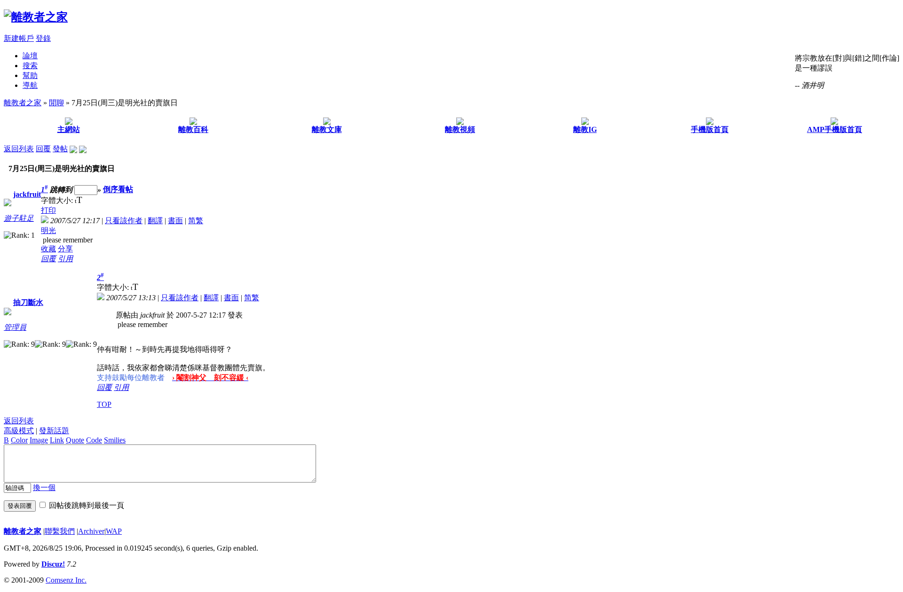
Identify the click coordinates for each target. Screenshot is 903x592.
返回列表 (19, 149)
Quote (75, 440)
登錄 (43, 38)
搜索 (30, 66)
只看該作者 (124, 221)
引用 (65, 259)
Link (57, 440)
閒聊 (56, 103)
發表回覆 (20, 505)
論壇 (30, 56)
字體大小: (58, 200)
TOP (104, 404)
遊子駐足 (19, 218)
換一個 (44, 487)
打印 (48, 210)
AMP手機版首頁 (834, 129)
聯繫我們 (60, 531)
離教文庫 (327, 129)
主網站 (68, 129)
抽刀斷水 (28, 302)
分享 (65, 249)
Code (94, 440)
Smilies (115, 440)
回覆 (43, 149)
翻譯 (155, 221)
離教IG (585, 129)
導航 (30, 85)
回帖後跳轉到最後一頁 (86, 505)
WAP (114, 531)
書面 (175, 221)
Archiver (91, 531)
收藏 (48, 249)
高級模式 (19, 431)
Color (19, 440)
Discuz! (53, 564)
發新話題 (54, 431)
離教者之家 (22, 103)
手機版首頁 (710, 129)
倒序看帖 (118, 190)
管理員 (15, 327)
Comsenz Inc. (66, 580)
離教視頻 (460, 129)
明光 (48, 230)
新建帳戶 (19, 38)
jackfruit (27, 194)
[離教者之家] (36, 17)
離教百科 (193, 129)
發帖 (60, 149)
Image (39, 440)
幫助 (30, 75)
